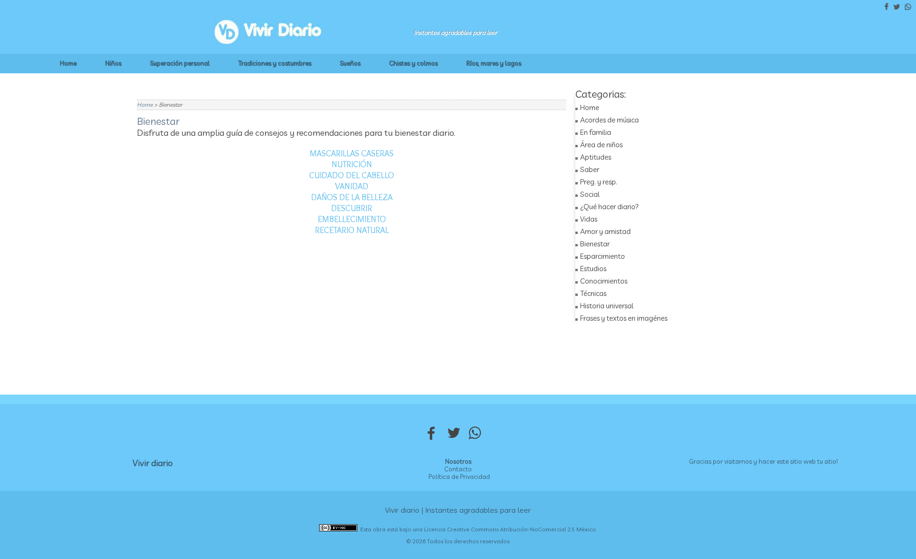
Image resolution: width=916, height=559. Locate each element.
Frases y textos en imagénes (623, 318)
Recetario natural (352, 230)
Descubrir (351, 208)
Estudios (593, 268)
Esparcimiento (602, 256)
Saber (589, 169)
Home (68, 63)
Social (590, 194)
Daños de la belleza (352, 197)
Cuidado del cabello (351, 175)
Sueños (350, 63)
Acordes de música (609, 119)
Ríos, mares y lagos (494, 63)
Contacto (458, 469)
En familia (595, 132)
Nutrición (352, 164)
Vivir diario (153, 462)
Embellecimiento (352, 219)
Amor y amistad (605, 231)
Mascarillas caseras (352, 153)
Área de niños (601, 144)
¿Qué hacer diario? (609, 206)
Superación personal (180, 63)
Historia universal (607, 305)
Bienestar (595, 243)
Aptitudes (595, 157)
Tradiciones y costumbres (275, 63)
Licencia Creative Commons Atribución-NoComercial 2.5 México (510, 529)
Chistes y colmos (413, 63)
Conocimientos (603, 280)
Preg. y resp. (598, 181)
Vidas (588, 219)
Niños (113, 63)
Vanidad (351, 186)
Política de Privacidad (459, 476)
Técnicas (593, 293)
